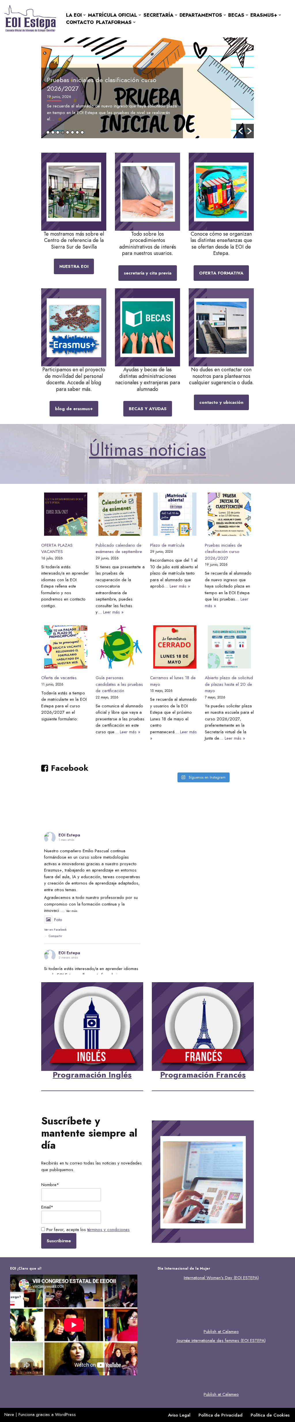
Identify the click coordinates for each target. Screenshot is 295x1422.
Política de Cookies (270, 1415)
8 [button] (82, 132)
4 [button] (63, 132)
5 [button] (67, 132)
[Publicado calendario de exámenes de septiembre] (120, 515)
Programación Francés (203, 1075)
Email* (47, 1207)
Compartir (55, 936)
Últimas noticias (147, 449)
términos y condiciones (108, 1229)
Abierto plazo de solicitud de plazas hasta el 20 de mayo (229, 684)
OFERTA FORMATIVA (221, 273)
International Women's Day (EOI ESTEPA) (221, 1278)
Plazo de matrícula (167, 545)
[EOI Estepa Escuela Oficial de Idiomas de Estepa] (30, 18)
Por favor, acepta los (87, 1229)
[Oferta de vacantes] (65, 648)
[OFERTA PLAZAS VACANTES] (65, 515)
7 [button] (77, 132)
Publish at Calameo (221, 1331)
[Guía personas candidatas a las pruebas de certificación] (120, 648)
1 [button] (48, 132)
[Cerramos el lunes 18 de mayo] (174, 648)
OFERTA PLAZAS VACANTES (57, 548)
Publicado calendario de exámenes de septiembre (119, 548)
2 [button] (53, 132)
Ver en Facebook (55, 929)
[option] (147, 87)
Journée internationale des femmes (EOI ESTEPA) (221, 1340)
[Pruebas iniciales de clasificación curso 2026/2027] (229, 515)
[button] (84, 15)
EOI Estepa (69, 835)
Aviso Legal (179, 1415)
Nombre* (50, 1184)
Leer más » (113, 612)
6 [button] (72, 132)
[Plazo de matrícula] (174, 515)
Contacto (80, 22)
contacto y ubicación (221, 402)
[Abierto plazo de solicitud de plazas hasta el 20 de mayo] (229, 648)
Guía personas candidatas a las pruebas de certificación (119, 684)
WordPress (65, 1414)
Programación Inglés (92, 1075)
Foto (58, 920)
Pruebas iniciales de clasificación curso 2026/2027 (101, 84)
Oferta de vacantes (59, 678)
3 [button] (58, 132)
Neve (9, 1414)
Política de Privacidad (220, 1415)
